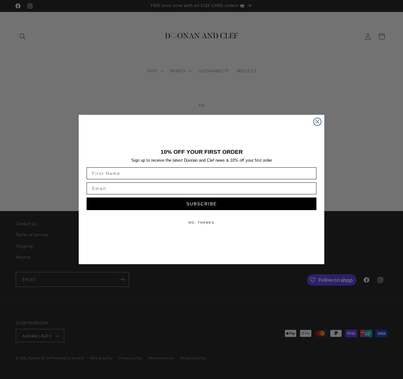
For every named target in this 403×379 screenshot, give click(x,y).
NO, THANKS (201, 222)
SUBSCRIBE (201, 203)
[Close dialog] (317, 121)
